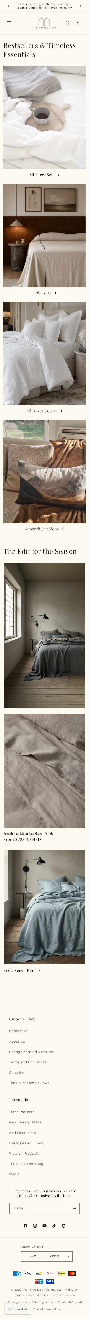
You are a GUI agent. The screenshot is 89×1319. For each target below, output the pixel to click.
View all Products (24, 1153)
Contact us (18, 1031)
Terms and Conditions (28, 1062)
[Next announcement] (81, 6)
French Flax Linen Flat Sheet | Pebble (28, 833)
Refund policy (38, 1295)
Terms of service (63, 1295)
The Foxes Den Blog (26, 1164)
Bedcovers (42, 292)
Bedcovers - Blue (19, 970)
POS (47, 1289)
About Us (17, 1041)
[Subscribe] (74, 1208)
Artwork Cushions (42, 528)
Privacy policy (17, 1302)
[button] (9, 23)
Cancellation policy (47, 1309)
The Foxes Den (33, 1289)
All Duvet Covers (42, 410)
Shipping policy (42, 1302)
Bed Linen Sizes (22, 1133)
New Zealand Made (25, 1122)
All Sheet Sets (42, 174)
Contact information (72, 1302)
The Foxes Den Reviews (29, 1083)
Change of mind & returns (31, 1052)
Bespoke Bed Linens (26, 1143)
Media (14, 1174)
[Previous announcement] (8, 6)
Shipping (17, 1072)
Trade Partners (21, 1112)
